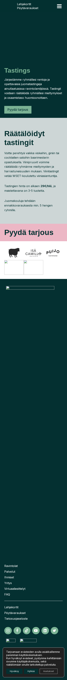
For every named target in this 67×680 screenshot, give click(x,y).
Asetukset (48, 671)
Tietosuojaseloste (16, 618)
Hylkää (31, 671)
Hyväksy (14, 671)
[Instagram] (8, 630)
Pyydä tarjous (18, 109)
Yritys (8, 583)
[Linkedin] (45, 630)
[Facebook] (17, 630)
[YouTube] (36, 630)
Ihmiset (9, 577)
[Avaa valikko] (59, 6)
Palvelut (9, 571)
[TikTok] (26, 630)
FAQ (7, 594)
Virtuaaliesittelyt (14, 588)
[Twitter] (54, 630)
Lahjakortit (24, 4)
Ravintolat (11, 566)
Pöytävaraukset (27, 8)
